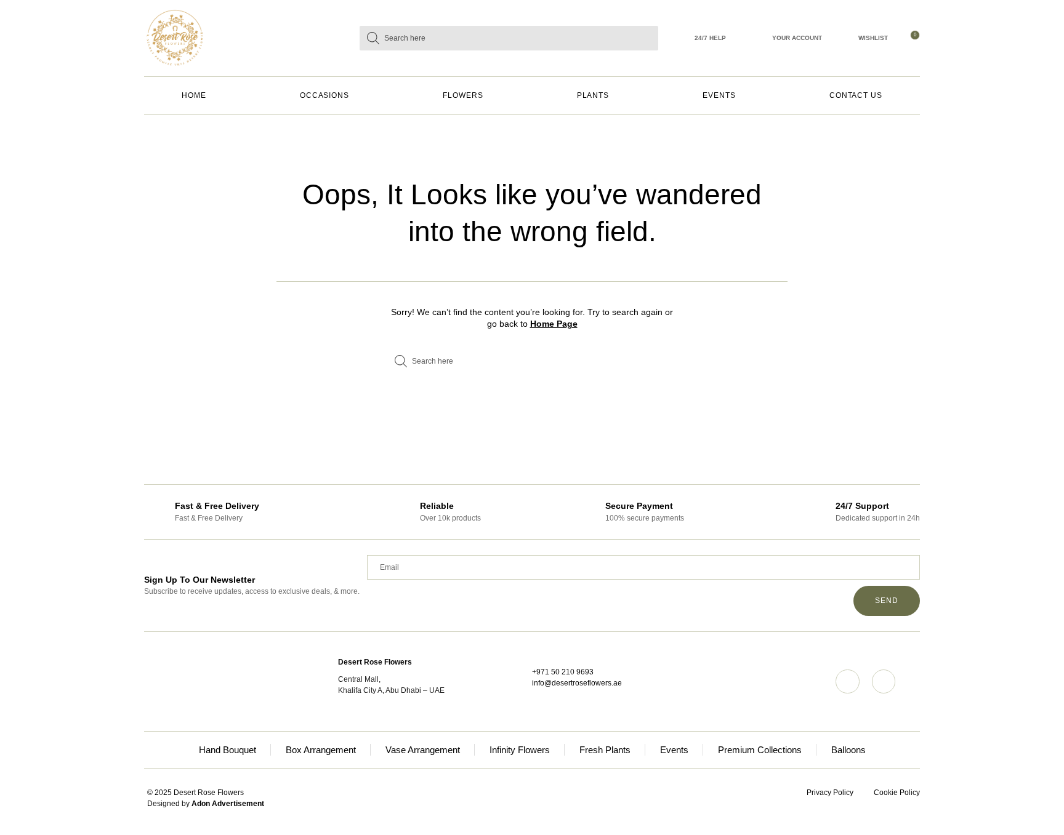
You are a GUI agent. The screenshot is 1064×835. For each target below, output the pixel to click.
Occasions (324, 95)
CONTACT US (855, 95)
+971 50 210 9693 (563, 672)
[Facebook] (883, 681)
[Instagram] (847, 681)
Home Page (554, 324)
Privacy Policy (830, 792)
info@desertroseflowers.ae (577, 683)
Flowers (463, 95)
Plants (593, 95)
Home (194, 95)
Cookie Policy (897, 792)
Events (719, 95)
